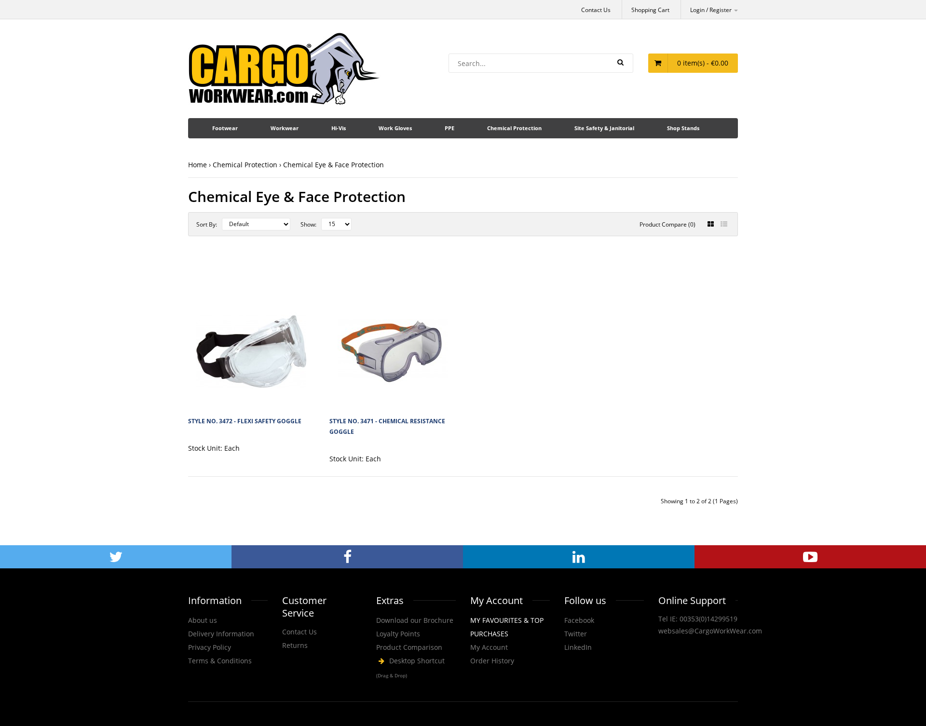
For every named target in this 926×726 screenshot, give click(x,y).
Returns (295, 645)
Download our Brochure (414, 620)
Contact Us (596, 10)
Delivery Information (221, 633)
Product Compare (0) (667, 224)
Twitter (575, 633)
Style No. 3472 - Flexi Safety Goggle (244, 421)
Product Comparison (409, 647)
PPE (449, 128)
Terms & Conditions (220, 660)
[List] (724, 224)
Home (197, 164)
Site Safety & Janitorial (604, 128)
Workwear (285, 128)
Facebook (579, 620)
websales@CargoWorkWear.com (710, 630)
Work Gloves (395, 128)
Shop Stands (683, 128)
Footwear (225, 128)
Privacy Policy (209, 647)
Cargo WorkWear (416, 668)
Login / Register (711, 10)
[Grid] (710, 224)
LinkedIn (578, 647)
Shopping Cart (650, 10)
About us (202, 620)
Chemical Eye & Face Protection (333, 164)
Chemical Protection (514, 128)
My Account (489, 647)
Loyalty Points (398, 633)
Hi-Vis (338, 128)
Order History (492, 660)
